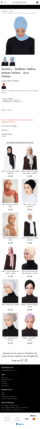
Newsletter (5, 385)
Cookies (4, 383)
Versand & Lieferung (8, 396)
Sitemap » (4, 130)
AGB (2, 392)
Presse (3, 381)
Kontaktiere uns (6, 379)
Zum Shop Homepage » (9, 126)
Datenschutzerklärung (9, 398)
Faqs (3, 394)
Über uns (4, 377)
